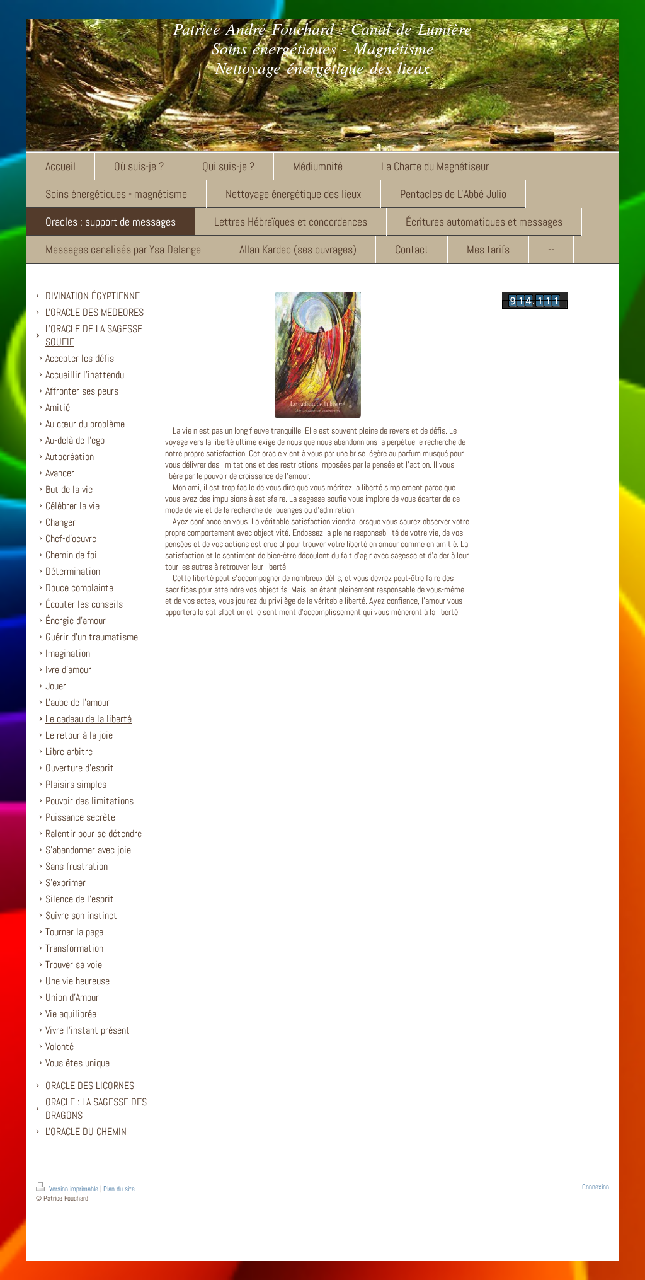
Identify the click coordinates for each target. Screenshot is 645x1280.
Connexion (595, 1186)
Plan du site (119, 1188)
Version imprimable (73, 1188)
